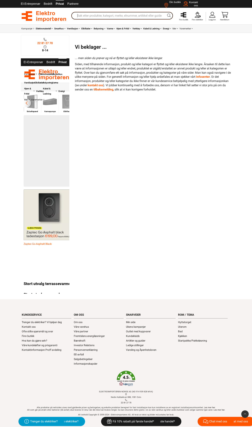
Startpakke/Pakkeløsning (192, 340)
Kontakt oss (29, 326)
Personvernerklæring (86, 349)
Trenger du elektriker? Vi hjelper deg (42, 322)
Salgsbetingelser (83, 359)
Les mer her (209, 407)
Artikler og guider (135, 340)
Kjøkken (182, 336)
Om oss (78, 322)
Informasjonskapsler (85, 363)
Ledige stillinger (135, 345)
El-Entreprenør (30, 3)
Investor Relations (84, 345)
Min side (130, 322)
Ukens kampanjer (136, 326)
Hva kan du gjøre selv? (34, 340)
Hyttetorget (184, 322)
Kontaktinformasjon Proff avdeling (41, 349)
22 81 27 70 (45, 43)
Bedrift (48, 3)
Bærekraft (79, 340)
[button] (126, 378)
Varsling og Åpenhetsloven (141, 349)
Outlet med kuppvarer (138, 331)
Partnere (73, 3)
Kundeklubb (133, 336)
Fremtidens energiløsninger (89, 336)
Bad (180, 331)
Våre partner (81, 331)
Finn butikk (28, 336)
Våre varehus (81, 326)
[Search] (169, 15)
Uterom (182, 326)
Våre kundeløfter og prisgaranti (39, 345)
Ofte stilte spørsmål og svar (37, 331)
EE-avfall (79, 354)
